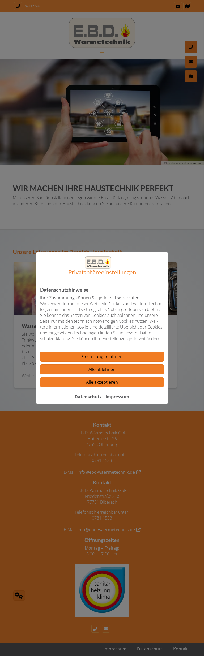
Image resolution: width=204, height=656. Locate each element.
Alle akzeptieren (102, 382)
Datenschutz (88, 397)
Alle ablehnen (102, 369)
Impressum (117, 397)
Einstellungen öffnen (102, 357)
